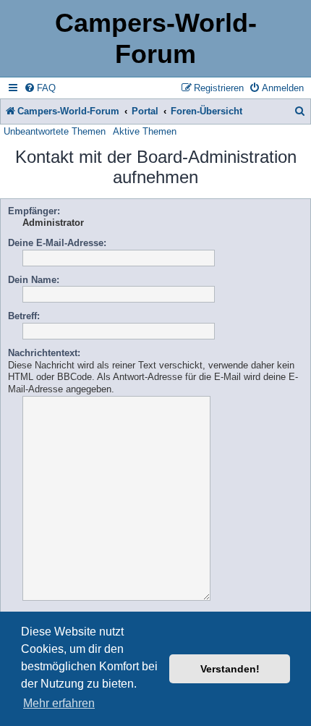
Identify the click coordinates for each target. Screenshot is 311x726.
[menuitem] (40, 87)
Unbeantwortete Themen (55, 131)
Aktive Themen (144, 131)
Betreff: (24, 316)
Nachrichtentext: (44, 352)
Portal (145, 111)
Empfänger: (34, 211)
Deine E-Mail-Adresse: (57, 242)
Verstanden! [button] (230, 669)
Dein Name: (33, 279)
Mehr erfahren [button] (59, 703)
